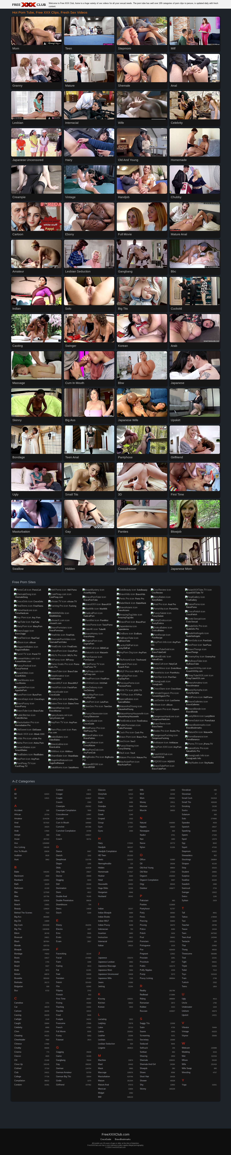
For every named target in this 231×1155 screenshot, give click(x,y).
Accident (18, 810)
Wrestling (186, 1072)
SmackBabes (21, 750)
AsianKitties (20, 676)
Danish (59, 855)
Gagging (60, 1052)
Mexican (102, 1089)
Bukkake (18, 982)
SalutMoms (73, 767)
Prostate (144, 958)
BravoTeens (157, 726)
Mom (142, 798)
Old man (144, 872)
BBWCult (104, 648)
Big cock (18, 925)
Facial (59, 958)
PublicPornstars (125, 728)
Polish (143, 933)
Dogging (59, 880)
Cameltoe (18, 1003)
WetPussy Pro (90, 731)
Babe (16, 872)
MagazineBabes (22, 650)
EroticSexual (192, 621)
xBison (32, 642)
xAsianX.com (55, 623)
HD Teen (102, 855)
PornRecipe (157, 638)
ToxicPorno (107, 625)
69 (15, 794)
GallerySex (73, 699)
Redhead (144, 994)
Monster (143, 806)
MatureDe (208, 732)
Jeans (101, 982)
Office (142, 859)
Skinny (143, 1089)
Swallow (185, 880)
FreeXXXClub (158, 757)
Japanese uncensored (108, 974)
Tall (183, 913)
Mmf (142, 794)
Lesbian (101, 1039)
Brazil (16, 966)
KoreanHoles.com (23, 661)
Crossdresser (62, 814)
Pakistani (144, 900)
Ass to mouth (20, 851)
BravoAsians (123, 610)
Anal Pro (172, 604)
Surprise (185, 876)
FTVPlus (138, 695)
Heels (100, 859)
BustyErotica (158, 623)
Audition (18, 855)
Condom (18, 1085)
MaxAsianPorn (124, 764)
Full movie (61, 1031)
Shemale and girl (148, 1064)
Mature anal (103, 1085)
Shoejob (143, 1068)
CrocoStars (176, 689)
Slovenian (186, 794)
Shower (143, 1080)
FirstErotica (142, 721)
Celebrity (18, 1027)
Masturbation (104, 1076)
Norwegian (144, 831)
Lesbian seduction (106, 1044)
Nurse (142, 843)
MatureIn (104, 652)
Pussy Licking (146, 978)
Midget (101, 1093)
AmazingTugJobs (126, 617)
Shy (141, 1085)
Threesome (187, 953)
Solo (184, 818)
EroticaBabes (158, 630)
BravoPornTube (90, 600)
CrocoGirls (38, 601)
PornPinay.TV (21, 766)
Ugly (184, 999)
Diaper (59, 863)
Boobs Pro (175, 731)
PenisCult (36, 590)
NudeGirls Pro (192, 629)
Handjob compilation (107, 851)
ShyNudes (209, 763)
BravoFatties (89, 738)
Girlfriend (60, 1085)
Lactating (102, 1019)
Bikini (16, 933)
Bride (16, 970)
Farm (58, 962)
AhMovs (69, 751)
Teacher (185, 925)
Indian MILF (103, 921)
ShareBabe (73, 756)
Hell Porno (72, 590)
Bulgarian (18, 986)
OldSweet (36, 730)
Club (16, 1072)
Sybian (185, 900)
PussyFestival (21, 668)
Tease (184, 929)
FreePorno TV (89, 667)
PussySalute (157, 616)
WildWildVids (55, 616)
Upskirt (185, 1015)
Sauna (143, 1031)
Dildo (58, 867)
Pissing (143, 925)
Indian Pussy (104, 925)
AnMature (173, 742)
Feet (58, 974)
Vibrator (185, 1027)
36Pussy (70, 660)
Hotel (100, 880)
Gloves (101, 798)
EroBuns (138, 633)
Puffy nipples (146, 970)
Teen (184, 933)
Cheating (18, 1035)
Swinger (185, 892)
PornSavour (88, 660)
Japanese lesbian (106, 962)
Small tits (186, 802)
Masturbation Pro (22, 725)
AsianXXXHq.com (194, 671)
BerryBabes (157, 600)
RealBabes (39, 754)
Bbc (16, 892)
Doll (58, 884)
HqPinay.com (89, 674)
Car (15, 1007)
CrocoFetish (191, 614)
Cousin (59, 802)
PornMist (104, 620)
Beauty (17, 908)
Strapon (185, 863)
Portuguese (145, 945)
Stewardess (187, 855)
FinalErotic (72, 646)
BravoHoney (89, 636)
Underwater (187, 1007)
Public (143, 966)
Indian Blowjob (104, 913)
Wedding (186, 1052)
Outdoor (143, 888)
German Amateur (64, 1072)
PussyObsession (91, 716)
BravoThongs (192, 652)
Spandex (186, 822)
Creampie (60, 806)
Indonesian (103, 929)
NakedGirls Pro (193, 751)
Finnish (59, 994)
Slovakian (186, 790)
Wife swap (187, 1068)
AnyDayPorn (123, 679)
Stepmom (186, 851)
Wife (184, 1064)
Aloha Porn (39, 743)
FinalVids (70, 635)
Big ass (17, 917)
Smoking (186, 806)
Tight (184, 962)
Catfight (17, 1019)
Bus (16, 990)
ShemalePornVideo (58, 642)
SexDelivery (88, 690)
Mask (100, 1068)
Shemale (144, 1060)
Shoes (143, 1072)
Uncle (184, 1003)
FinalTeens (38, 606)
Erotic (58, 937)
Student (185, 872)
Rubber (143, 1007)
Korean (101, 1007)
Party (142, 913)
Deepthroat (61, 859)
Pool (142, 937)
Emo (58, 933)
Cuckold (59, 818)
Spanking (186, 831)
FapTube (35, 622)
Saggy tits (145, 1023)
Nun (141, 839)
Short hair (144, 1076)
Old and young (146, 867)
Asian (16, 839)
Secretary (144, 1039)
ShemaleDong (21, 597)
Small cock (187, 798)
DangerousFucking (160, 738)
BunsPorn (37, 695)
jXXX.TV (138, 690)
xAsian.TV (72, 601)
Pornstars (144, 941)
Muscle (143, 810)
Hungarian (102, 892)
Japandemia (123, 629)
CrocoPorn (72, 651)
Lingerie (101, 1048)
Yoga (184, 1085)
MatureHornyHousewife (128, 716)
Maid (100, 1064)
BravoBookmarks (194, 728)
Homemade (103, 872)
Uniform (185, 1011)
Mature (101, 1080)
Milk (142, 790)
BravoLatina (54, 747)
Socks (185, 810)
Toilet (184, 970)
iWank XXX (39, 734)
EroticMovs (176, 668)
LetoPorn (104, 702)
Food (58, 1015)
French (59, 1027)
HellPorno (208, 697)
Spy (183, 843)
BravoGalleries (192, 704)
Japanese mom (105, 970)
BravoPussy (20, 706)
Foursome (60, 1023)
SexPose (207, 645)
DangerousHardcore (161, 719)
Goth (100, 802)
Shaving (143, 1056)
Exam (58, 941)
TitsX (132, 753)
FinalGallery (191, 600)
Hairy (100, 843)
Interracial (102, 941)
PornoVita (173, 609)
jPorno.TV (208, 744)
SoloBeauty (142, 590)
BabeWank (141, 603)
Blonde (17, 945)
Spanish (185, 827)
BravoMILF (73, 683)
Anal (16, 822)
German (59, 1068)
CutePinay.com (56, 597)
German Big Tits (63, 1076)
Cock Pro (139, 732)
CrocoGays (39, 699)
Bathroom (18, 888)
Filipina (59, 990)
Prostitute (144, 962)
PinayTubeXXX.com (195, 678)
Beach (17, 904)
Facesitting (61, 953)
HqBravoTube (124, 641)
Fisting (59, 1003)
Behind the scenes (23, 913)
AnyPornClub (89, 753)
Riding (143, 999)
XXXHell (103, 683)
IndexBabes (54, 740)
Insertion (102, 933)
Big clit (17, 921)
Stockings (186, 859)
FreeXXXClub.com (29, 4)
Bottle (17, 962)
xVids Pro (36, 738)
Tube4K (102, 629)
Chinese (18, 1044)
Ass (16, 843)
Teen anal (186, 937)
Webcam (186, 1048)
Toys (184, 974)
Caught (17, 1023)
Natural (143, 822)
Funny (59, 1035)
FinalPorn (105, 679)
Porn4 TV (36, 654)
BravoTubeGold (159, 652)
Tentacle (186, 941)
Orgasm (143, 876)
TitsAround (141, 660)
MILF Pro (139, 671)
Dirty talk (60, 872)
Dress (58, 908)
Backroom (19, 876)
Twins (184, 986)
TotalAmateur (55, 679)
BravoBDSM (89, 767)
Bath (16, 884)
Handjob (101, 847)
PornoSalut (210, 720)
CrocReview (157, 593)
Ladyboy (102, 1023)
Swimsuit (186, 888)
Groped (101, 818)
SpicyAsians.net (56, 718)
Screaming (145, 1035)
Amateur (18, 818)
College (17, 1076)
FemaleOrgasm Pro (161, 696)
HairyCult (173, 664)
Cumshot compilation (66, 831)
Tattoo (184, 917)
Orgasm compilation (149, 880)
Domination (61, 888)
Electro (59, 929)
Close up (18, 1064)
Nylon (142, 847)
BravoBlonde (192, 712)
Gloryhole (102, 794)
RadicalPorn (88, 616)
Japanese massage (107, 966)
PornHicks (174, 673)
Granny (101, 810)
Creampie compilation (66, 810)
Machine (102, 1060)
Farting (59, 966)
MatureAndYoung (125, 709)
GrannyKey (210, 656)
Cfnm (16, 1031)
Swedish (186, 884)
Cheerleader (19, 1039)
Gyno (100, 831)
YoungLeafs (157, 684)
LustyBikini (210, 716)
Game (59, 1056)
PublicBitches (21, 718)
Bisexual (18, 937)
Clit (15, 1060)
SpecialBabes (124, 702)
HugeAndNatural (56, 763)
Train (184, 978)
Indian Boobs (104, 917)
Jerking (101, 986)
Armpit (17, 835)
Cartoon (17, 1011)
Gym (100, 827)
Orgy (142, 884)
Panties (143, 904)
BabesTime (73, 703)
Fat (57, 970)
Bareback (18, 880)
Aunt (16, 859)
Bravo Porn (142, 737)
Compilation (19, 1080)
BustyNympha (192, 693)
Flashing (60, 1007)
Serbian (143, 1052)
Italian (101, 945)
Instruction (103, 937)
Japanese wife (105, 978)
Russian (143, 1011)
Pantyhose (145, 908)
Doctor (59, 876)
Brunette (18, 978)
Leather (101, 1035)
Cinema (17, 1052)
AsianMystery (89, 593)
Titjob (184, 966)
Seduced (144, 1044)
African (17, 814)
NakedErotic (157, 659)
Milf (99, 1097)
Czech (59, 839)
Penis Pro (139, 599)
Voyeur (185, 1035)
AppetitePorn (21, 690)
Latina (101, 1031)
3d (15, 798)
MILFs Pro (72, 655)
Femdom (60, 978)
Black (16, 941)
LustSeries (175, 700)
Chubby (17, 1048)
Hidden (101, 867)
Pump (142, 974)
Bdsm (17, 900)
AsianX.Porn (123, 667)
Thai (184, 945)
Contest (59, 790)
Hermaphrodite (104, 863)
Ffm (58, 986)
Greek (101, 814)
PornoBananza (192, 739)
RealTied (35, 638)
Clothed (17, 1068)
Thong (184, 949)
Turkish (185, 982)
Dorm (58, 892)
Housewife (102, 884)
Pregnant (144, 953)
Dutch (58, 913)
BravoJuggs (20, 633)
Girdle (58, 1080)
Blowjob (17, 949)
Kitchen (101, 1003)
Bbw (16, 896)
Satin (142, 1027)
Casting (17, 1015)
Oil (141, 863)
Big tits (17, 929)
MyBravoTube (192, 664)
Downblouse (61, 904)
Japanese (102, 958)
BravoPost (141, 622)
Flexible (59, 1011)
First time (60, 999)
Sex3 (132, 741)
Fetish (59, 982)
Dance (59, 851)
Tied (184, 958)
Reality (143, 990)
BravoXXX (106, 604)
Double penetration (64, 900)
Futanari (59, 1039)
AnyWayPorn (89, 697)
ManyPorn (37, 626)
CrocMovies (20, 683)
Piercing (143, 921)
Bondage (18, 953)
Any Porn (36, 617)
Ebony (59, 925)
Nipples (143, 827)
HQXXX (171, 761)
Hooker (101, 876)
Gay (58, 1064)
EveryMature (89, 745)
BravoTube (38, 711)
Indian (101, 908)
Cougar (59, 794)
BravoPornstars (56, 630)
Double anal (61, 896)
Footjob (59, 1019)
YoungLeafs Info (193, 758)
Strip (184, 867)
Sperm (185, 835)
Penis (142, 917)
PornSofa (207, 640)
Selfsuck (144, 1048)
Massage (102, 1072)
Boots (17, 958)
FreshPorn (72, 687)
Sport (184, 839)
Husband (102, 896)
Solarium (186, 814)
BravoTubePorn (159, 769)
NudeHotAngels (193, 636)
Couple (59, 798)
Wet (183, 1056)
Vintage (185, 1031)
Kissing (101, 999)
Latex (100, 1027)
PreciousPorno (124, 686)
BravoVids (140, 594)
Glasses (102, 790)
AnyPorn (35, 759)
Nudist (143, 835)
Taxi (184, 921)
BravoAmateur (192, 685)
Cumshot (60, 827)
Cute (58, 835)
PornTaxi (172, 677)
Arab (16, 831)
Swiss (184, 896)
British (17, 974)
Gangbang (60, 1060)
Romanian (144, 1003)
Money (143, 802)
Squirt (184, 847)
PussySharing (124, 748)
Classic (17, 1056)
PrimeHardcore (21, 613)
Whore (185, 1060)
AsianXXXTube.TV (194, 593)
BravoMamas (55, 711)
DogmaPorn (88, 644)
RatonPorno (191, 607)
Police (143, 929)
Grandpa (102, 806)
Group (101, 822)
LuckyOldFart (124, 648)
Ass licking (19, 847)
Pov (141, 949)
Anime (17, 827)
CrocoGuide (54, 695)
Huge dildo (103, 888)
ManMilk (103, 609)
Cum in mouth (62, 822)
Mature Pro (142, 757)
